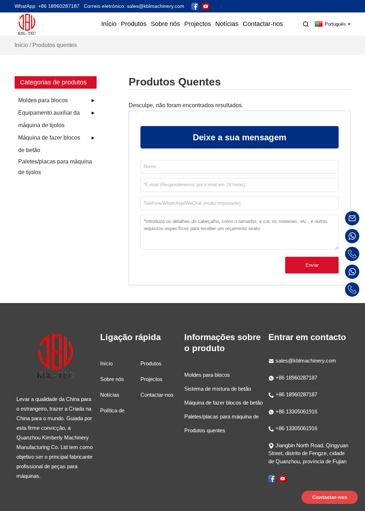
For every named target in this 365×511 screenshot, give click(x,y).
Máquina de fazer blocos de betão (49, 144)
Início (21, 45)
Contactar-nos (157, 395)
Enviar (312, 265)
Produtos (150, 363)
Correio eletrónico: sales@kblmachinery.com (134, 6)
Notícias (109, 395)
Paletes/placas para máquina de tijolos (55, 166)
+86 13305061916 (295, 411)
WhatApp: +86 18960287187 (47, 6)
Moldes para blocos (43, 100)
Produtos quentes (204, 430)
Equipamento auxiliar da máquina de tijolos (49, 119)
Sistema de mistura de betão (217, 389)
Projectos (151, 379)
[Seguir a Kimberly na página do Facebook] (195, 6)
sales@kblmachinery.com (306, 361)
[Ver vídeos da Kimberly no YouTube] (205, 6)
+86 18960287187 (295, 378)
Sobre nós (112, 379)
